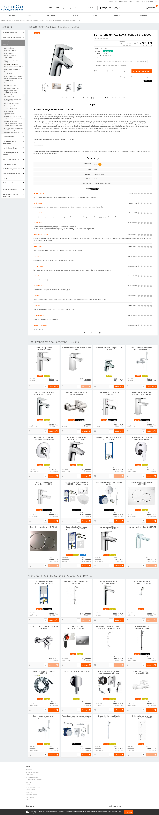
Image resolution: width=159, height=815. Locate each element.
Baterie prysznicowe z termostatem (10, 56)
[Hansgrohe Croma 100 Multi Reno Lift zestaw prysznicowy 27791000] (109, 640)
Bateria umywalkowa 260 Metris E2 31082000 (109, 582)
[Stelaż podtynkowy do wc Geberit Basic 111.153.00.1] (44, 595)
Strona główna (7, 20)
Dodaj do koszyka (142, 71)
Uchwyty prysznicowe (10, 108)
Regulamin (29, 799)
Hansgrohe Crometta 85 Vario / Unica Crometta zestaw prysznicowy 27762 (109, 718)
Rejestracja (124, 1)
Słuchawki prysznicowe (11, 106)
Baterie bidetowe (9, 48)
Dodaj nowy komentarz (91, 333)
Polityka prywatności (31, 794)
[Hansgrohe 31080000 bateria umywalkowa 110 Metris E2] (44, 406)
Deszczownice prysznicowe (12, 83)
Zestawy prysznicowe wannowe (13, 125)
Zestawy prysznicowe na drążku (13, 119)
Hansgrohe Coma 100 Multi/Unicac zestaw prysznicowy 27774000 (142, 628)
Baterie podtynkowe (10, 50)
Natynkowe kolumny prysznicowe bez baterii (11, 91)
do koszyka (52, 386)
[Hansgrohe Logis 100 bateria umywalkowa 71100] (109, 541)
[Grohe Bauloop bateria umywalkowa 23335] (44, 361)
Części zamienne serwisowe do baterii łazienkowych (13, 129)
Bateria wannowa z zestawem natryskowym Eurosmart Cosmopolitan (141, 349)
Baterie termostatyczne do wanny (12, 60)
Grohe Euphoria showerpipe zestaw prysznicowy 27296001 (141, 717)
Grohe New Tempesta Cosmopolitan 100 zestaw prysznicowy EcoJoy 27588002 (141, 583)
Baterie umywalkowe (46, 20)
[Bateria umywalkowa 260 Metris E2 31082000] (109, 595)
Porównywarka (148, 1)
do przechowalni (100, 71)
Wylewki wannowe (9, 113)
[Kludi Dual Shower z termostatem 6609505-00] (76, 595)
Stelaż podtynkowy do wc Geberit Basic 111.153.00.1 (44, 582)
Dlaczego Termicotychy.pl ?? (33, 787)
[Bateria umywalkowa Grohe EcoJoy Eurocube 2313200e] (142, 406)
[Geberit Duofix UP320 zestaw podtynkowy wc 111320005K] (76, 541)
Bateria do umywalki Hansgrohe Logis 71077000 (109, 348)
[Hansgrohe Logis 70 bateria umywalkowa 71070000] (76, 451)
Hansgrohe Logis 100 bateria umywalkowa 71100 (109, 528)
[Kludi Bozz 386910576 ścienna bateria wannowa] (76, 406)
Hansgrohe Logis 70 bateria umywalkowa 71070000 (76, 438)
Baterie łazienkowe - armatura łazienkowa (26, 20)
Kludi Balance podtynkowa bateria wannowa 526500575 (44, 438)
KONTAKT (76, 15)
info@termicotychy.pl (110, 8)
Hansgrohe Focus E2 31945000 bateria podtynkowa (141, 438)
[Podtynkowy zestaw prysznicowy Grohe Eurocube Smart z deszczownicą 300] (76, 730)
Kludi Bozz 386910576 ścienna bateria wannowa (76, 393)
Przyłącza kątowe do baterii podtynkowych (12, 100)
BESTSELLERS (51, 15)
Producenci (144, 15)
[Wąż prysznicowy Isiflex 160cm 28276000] (44, 685)
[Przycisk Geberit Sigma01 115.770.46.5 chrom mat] (44, 541)
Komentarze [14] (88, 98)
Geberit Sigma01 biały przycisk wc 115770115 (142, 483)
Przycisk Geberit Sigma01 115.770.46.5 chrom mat (43, 528)
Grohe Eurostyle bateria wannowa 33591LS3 (141, 672)
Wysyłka (28, 784)
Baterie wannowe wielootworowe (9, 72)
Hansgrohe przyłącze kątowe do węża (76, 671)
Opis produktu (65, 98)
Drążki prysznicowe (10, 85)
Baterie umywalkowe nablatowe (13, 67)
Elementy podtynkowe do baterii (13, 132)
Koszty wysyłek (30, 774)
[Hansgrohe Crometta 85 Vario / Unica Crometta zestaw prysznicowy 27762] (109, 730)
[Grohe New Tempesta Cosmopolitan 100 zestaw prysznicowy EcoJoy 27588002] (142, 595)
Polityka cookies (30, 789)
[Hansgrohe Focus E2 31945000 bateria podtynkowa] (142, 451)
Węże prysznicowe (9, 111)
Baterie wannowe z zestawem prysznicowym (13, 79)
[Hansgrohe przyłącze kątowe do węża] (76, 685)
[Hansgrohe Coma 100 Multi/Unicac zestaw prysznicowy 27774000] (142, 640)
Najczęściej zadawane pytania (34, 779)
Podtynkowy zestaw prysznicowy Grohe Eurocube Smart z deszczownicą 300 (76, 717)
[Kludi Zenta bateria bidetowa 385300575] (109, 406)
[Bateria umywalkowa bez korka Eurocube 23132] (76, 361)
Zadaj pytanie (125, 77)
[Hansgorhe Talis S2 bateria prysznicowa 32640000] (44, 640)
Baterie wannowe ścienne (12, 69)
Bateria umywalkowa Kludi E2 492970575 (142, 527)
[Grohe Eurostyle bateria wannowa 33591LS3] (142, 685)
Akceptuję (128, 812)
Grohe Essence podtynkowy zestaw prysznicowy (109, 483)
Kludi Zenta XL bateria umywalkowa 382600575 (43, 483)
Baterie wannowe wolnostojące (13, 76)
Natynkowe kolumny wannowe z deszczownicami (14, 95)
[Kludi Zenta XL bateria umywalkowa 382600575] (44, 496)
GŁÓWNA (12, 15)
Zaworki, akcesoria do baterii (12, 116)
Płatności (28, 782)
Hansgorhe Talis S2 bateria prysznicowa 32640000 (44, 627)
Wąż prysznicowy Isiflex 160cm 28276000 (43, 672)
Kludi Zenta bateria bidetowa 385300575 (109, 393)
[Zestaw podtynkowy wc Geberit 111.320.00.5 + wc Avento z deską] (76, 496)
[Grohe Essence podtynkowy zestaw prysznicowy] (109, 496)
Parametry (76, 98)
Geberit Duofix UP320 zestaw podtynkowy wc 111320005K (76, 528)
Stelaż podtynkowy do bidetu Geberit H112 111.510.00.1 (109, 438)
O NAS (95, 15)
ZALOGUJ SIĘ (117, 15)
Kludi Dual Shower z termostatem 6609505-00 (76, 582)
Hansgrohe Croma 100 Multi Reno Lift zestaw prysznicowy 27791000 (109, 627)
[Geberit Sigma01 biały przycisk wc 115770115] (142, 496)
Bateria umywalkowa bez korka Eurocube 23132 (76, 348)
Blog (29, 15)
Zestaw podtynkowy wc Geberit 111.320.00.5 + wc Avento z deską (76, 483)
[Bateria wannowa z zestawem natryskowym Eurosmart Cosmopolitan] (142, 361)
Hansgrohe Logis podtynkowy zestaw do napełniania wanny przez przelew (109, 673)
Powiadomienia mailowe (139, 77)
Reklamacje (29, 792)
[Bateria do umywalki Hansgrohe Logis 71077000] (109, 361)
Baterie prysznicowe (10, 53)
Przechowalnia (135, 1)
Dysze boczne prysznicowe (12, 88)
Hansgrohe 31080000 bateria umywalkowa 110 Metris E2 (43, 393)
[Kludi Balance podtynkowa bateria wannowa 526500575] (44, 451)
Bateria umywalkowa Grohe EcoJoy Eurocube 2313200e (142, 393)
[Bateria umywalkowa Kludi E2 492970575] (142, 541)
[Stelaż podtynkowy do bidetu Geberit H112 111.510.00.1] (109, 451)
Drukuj (150, 77)
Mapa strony (29, 769)
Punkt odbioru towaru (32, 777)
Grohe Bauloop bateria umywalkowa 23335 (44, 348)
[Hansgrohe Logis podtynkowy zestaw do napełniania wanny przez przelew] (109, 685)
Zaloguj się (114, 1)
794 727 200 (53, 8)
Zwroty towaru (30, 797)
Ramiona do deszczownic (11, 103)
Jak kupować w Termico (32, 772)
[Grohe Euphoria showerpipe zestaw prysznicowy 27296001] (142, 730)
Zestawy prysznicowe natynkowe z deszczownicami (13, 122)
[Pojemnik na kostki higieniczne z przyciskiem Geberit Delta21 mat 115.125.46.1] (76, 640)
